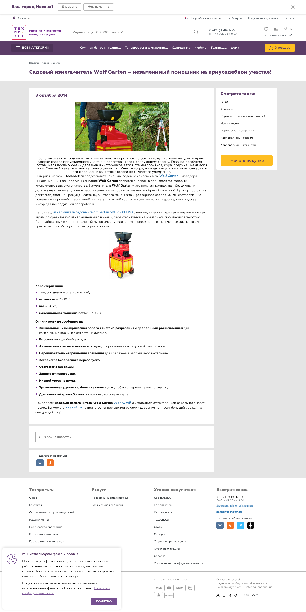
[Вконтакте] (220, 525)
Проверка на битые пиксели (110, 497)
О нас (224, 102)
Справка (159, 556)
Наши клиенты (230, 123)
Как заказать (163, 497)
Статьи (158, 527)
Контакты (227, 109)
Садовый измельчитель (65, 169)
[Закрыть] (293, 7)
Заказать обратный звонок (234, 505)
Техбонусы (234, 18)
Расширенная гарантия (107, 505)
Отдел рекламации (167, 548)
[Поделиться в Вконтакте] (40, 462)
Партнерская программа (237, 130)
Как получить (163, 512)
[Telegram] (240, 525)
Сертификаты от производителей (243, 116)
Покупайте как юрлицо (205, 18)
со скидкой (122, 403)
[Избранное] (265, 29)
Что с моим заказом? (278, 35)
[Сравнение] (275, 30)
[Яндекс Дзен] (250, 525)
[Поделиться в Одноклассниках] (50, 462)
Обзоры (159, 534)
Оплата (290, 18)
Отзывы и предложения (170, 541)
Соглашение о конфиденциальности (178, 563)
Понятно (104, 601)
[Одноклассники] (230, 525)
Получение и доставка (263, 18)
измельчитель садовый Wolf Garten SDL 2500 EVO (93, 212)
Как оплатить (163, 505)
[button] (69, 7)
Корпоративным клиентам (238, 145)
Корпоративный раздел (237, 138)
